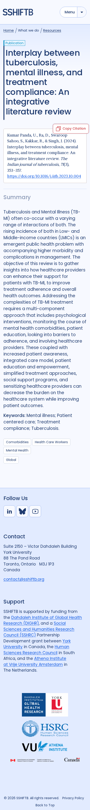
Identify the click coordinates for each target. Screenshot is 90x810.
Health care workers (51, 442)
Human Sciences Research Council (36, 650)
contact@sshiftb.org (23, 579)
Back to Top (45, 805)
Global (11, 459)
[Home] (29, 12)
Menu (70, 12)
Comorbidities (17, 442)
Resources (52, 30)
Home (8, 30)
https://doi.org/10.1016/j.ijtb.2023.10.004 (44, 176)
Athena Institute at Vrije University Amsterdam (34, 661)
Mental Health (17, 450)
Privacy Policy (73, 798)
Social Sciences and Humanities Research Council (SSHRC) (38, 629)
